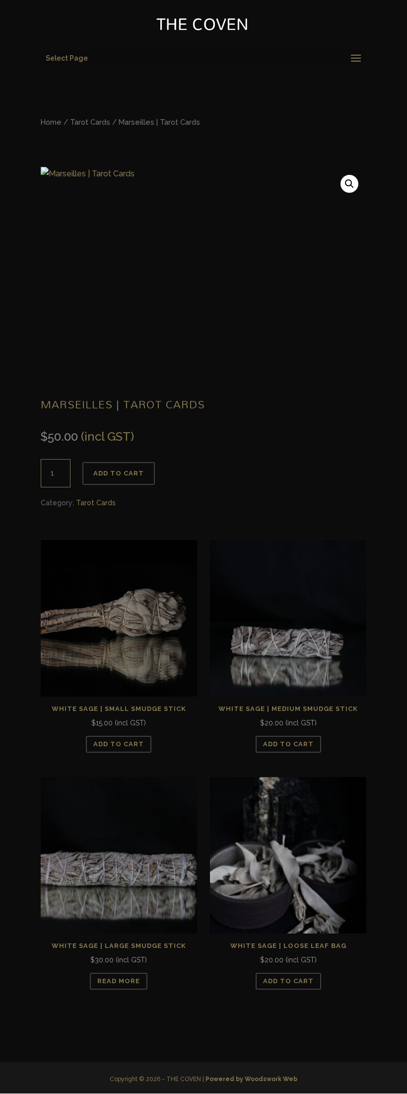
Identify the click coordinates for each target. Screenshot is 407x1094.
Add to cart (118, 473)
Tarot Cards (90, 122)
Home (51, 122)
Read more (118, 981)
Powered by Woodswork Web (251, 1079)
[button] (349, 184)
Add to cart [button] (118, 744)
